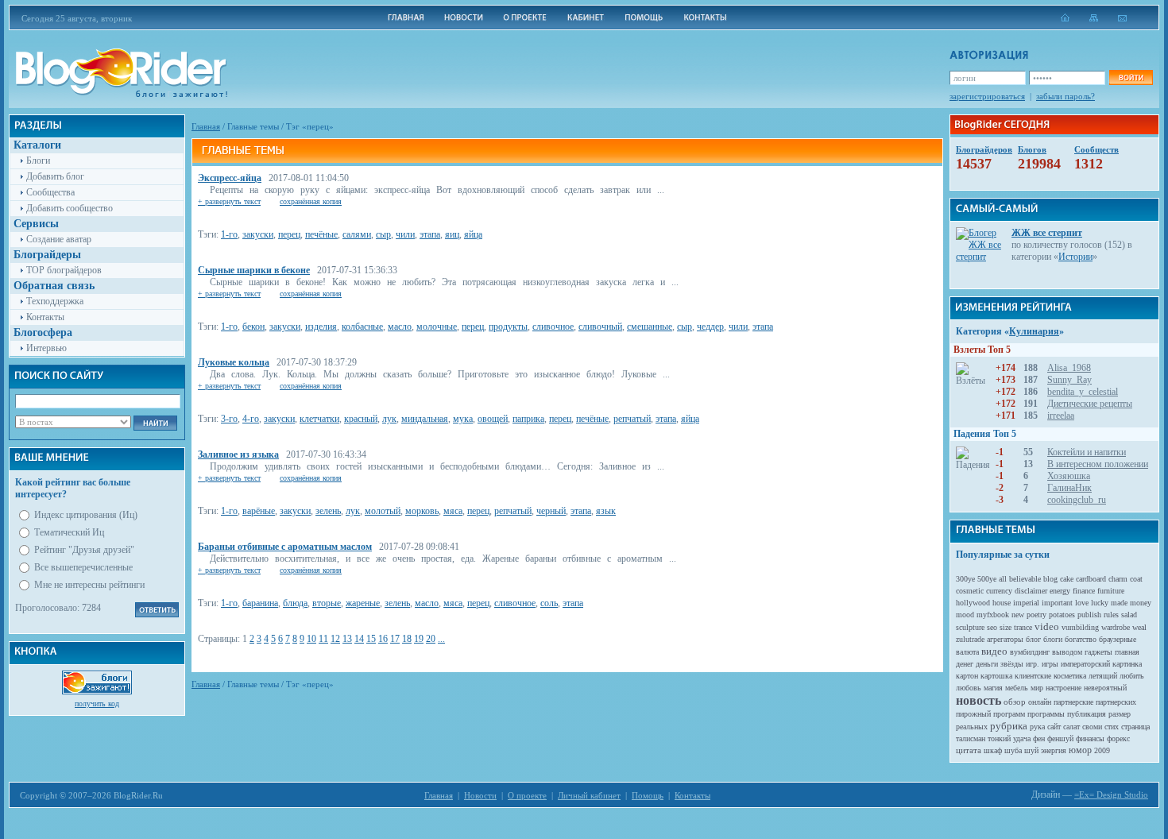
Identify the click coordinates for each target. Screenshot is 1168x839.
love (1082, 602)
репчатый (632, 418)
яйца (473, 234)
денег (964, 663)
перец (289, 234)
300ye (965, 578)
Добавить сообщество (69, 208)
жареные (363, 603)
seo (992, 627)
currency (999, 590)
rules (1111, 614)
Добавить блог (55, 176)
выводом (1067, 652)
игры (1050, 663)
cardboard (1091, 578)
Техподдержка (54, 301)
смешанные (649, 326)
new (1017, 614)
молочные (436, 326)
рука (1037, 726)
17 (395, 638)
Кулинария (1034, 331)
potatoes (1062, 614)
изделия (321, 326)
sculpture (970, 627)
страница (1135, 726)
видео (994, 651)
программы (1046, 713)
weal (1139, 627)
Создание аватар (58, 239)
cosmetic (970, 590)
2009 (1102, 750)
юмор (1080, 750)
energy (1060, 590)
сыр (383, 234)
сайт (1054, 726)
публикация (1086, 713)
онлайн (1039, 702)
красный (360, 418)
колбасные (362, 326)
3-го (229, 418)
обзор (1015, 701)
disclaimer (1031, 590)
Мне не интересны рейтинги (89, 584)
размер (1119, 713)
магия (993, 687)
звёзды (1011, 663)
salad (1129, 614)
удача (1022, 738)
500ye (986, 578)
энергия (1053, 750)
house (1001, 602)
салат (1071, 726)
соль (549, 603)
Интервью (46, 348)
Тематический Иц (69, 532)
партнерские (1073, 702)
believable (1025, 578)
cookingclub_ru (1076, 499)
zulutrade (970, 639)
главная (1127, 652)
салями (356, 234)
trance (1023, 627)
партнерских (1116, 702)
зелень (328, 510)
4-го (250, 418)
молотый (382, 510)
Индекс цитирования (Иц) (85, 514)
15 (371, 638)
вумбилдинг (1030, 652)
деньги (987, 663)
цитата (968, 750)
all (1003, 578)
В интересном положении (1097, 464)
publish (1089, 614)
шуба (1013, 750)
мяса (452, 510)
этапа (430, 234)
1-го (229, 234)
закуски (257, 234)
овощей (493, 418)
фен (1039, 738)
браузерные (1117, 639)
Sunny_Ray (1069, 379)
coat (1136, 578)
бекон (253, 326)
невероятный (1105, 687)
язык (606, 510)
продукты (508, 326)
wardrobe (1115, 627)
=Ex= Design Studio (1111, 794)
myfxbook (993, 614)
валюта (967, 652)
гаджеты (1098, 652)
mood (965, 614)
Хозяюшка (1068, 475)
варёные (258, 510)
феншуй (1060, 738)
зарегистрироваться (987, 96)
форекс (1118, 738)
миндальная (424, 418)
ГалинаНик (1069, 487)
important (1057, 602)
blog (1050, 578)
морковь (422, 510)
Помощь (647, 795)
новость (978, 700)
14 (359, 638)
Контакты (45, 317)
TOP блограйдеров (64, 270)
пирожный (973, 713)
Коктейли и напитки (1086, 452)
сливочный (600, 326)
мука (463, 418)
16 (383, 638)
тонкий (999, 738)
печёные (321, 234)
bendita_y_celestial (1082, 391)
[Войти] (1130, 77)
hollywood (973, 602)
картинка (1127, 663)
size (1005, 627)
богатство (1080, 639)
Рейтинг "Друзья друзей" (84, 549)
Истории (1075, 256)
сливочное (553, 326)
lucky (1099, 602)
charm (1117, 578)
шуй (1031, 750)
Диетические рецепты (1089, 403)
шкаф (993, 750)
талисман (970, 738)
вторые (326, 603)
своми (1092, 726)
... (441, 638)
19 (418, 638)
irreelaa (1060, 415)
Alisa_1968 (1069, 367)
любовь (968, 687)
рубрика (1008, 726)
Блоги (38, 160)
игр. (1032, 663)
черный (551, 510)
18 (407, 638)
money (1140, 602)
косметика (1070, 675)
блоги (1052, 639)
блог (1033, 639)
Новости (480, 795)
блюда (295, 603)
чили (405, 234)
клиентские (1033, 675)
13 (347, 638)
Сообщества (50, 192)
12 (335, 638)
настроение (1063, 687)
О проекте (527, 795)
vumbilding (1080, 627)
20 (430, 638)
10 (311, 638)
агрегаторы (1005, 639)
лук (389, 418)
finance (1084, 590)
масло (400, 326)
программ (1009, 713)
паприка (528, 418)
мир (1037, 687)
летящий (1103, 675)
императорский (1085, 663)
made (1119, 602)
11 (323, 638)
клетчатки (319, 418)
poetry (1036, 614)
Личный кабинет (589, 795)
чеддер (710, 326)
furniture (1110, 590)
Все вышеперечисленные (83, 567)
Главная (205, 126)
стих (1111, 726)
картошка (996, 675)
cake (1066, 578)
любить (1132, 675)
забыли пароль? (1065, 96)
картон (967, 675)
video (1047, 626)
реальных (972, 726)
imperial (1026, 602)
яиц (452, 234)
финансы (1090, 738)
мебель (1016, 687)
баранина (260, 603)
